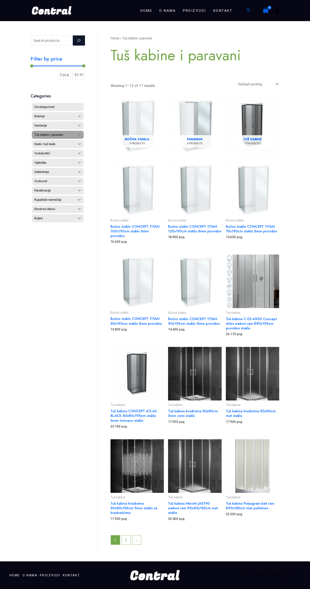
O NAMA (167, 10)
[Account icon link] (277, 10)
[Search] (79, 40)
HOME (146, 10)
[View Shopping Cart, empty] (265, 10)
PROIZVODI (194, 10)
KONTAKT (222, 10)
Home (115, 38)
